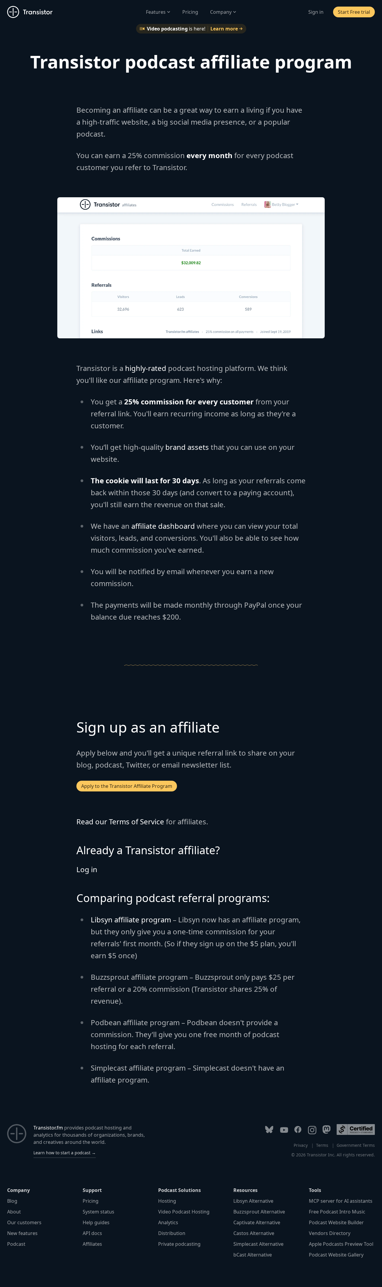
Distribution (171, 1233)
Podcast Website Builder (336, 1222)
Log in (86, 869)
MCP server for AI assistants (340, 1201)
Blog (12, 1201)
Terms (322, 1145)
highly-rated (145, 368)
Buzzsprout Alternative (259, 1211)
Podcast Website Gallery (336, 1254)
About (14, 1211)
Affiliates (92, 1244)
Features (156, 12)
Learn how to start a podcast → (64, 1152)
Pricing (190, 12)
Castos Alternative (253, 1233)
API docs (92, 1233)
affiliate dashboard (163, 526)
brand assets (187, 447)
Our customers (24, 1222)
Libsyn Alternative (253, 1201)
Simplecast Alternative (258, 1244)
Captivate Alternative (256, 1222)
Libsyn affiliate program (131, 919)
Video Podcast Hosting (184, 1211)
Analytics (168, 1222)
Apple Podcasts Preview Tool (341, 1244)
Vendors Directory (329, 1233)
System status (98, 1211)
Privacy (301, 1145)
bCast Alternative (252, 1254)
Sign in (316, 12)
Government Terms (356, 1145)
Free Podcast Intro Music (337, 1211)
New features (22, 1233)
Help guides (96, 1222)
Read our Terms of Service (120, 821)
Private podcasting (179, 1244)
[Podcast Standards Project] (356, 1129)
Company (221, 12)
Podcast (16, 1244)
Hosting (167, 1201)
